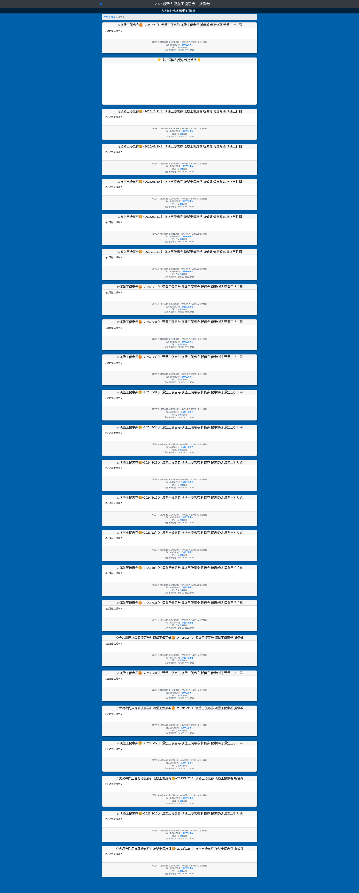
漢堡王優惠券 (187, 45)
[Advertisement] (179, 83)
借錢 (181, 47)
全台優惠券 (109, 17)
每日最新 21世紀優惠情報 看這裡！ (179, 10)
